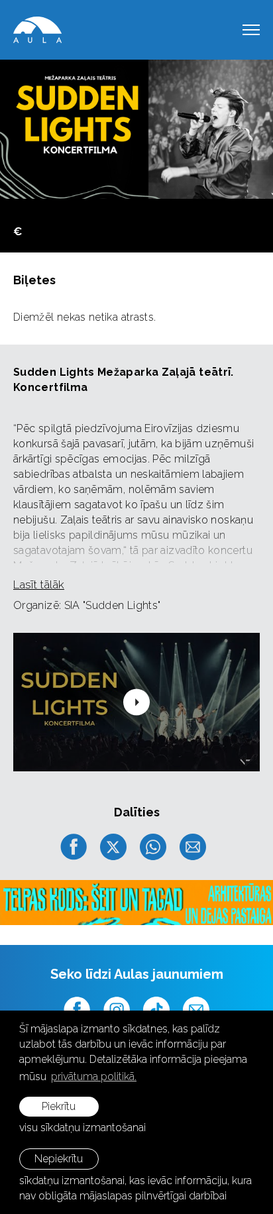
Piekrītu (59, 1106)
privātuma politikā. (93, 1076)
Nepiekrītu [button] (58, 1158)
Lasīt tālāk (38, 584)
